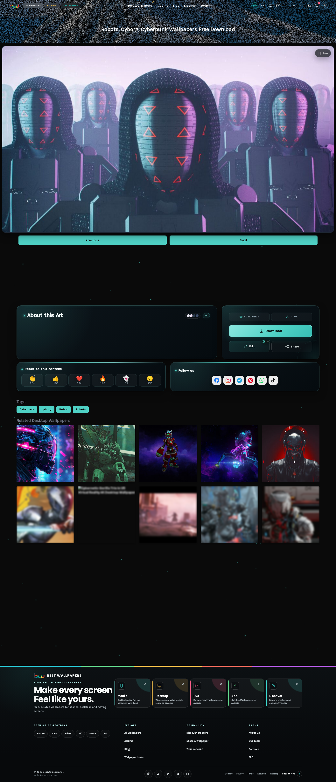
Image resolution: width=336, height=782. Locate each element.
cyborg (47, 409)
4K (80, 733)
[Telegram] (239, 380)
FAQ (251, 757)
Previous (92, 240)
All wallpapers (132, 733)
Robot (63, 409)
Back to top (291, 773)
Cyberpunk (26, 409)
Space (92, 733)
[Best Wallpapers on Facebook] (158, 774)
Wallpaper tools (134, 757)
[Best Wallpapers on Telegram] (178, 774)
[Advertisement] (168, 275)
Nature (41, 733)
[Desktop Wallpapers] (270, 5)
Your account (194, 749)
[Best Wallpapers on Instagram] (148, 774)
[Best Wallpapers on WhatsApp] (187, 774)
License (229, 773)
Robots (81, 409)
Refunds (261, 773)
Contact (254, 749)
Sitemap (274, 773)
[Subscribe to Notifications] (309, 5)
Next (243, 240)
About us (254, 733)
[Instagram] (228, 380)
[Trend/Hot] (286, 5)
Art (105, 733)
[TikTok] (273, 380)
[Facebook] (216, 380)
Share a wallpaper (197, 741)
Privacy (240, 773)
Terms (251, 773)
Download (273, 331)
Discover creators (197, 733)
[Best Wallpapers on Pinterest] (168, 774)
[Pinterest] (250, 380)
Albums (128, 741)
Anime (68, 733)
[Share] (301, 5)
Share (295, 346)
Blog (127, 749)
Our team (254, 741)
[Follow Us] (293, 5)
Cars (54, 733)
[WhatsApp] (262, 380)
